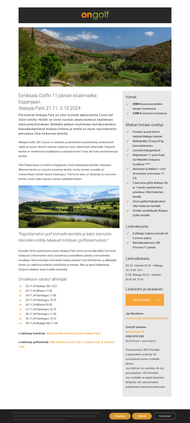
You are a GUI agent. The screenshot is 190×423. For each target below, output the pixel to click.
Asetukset (165, 416)
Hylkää (142, 416)
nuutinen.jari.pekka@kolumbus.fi (147, 318)
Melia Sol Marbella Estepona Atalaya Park (73, 333)
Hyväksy (120, 416)
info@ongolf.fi (135, 331)
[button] (145, 300)
